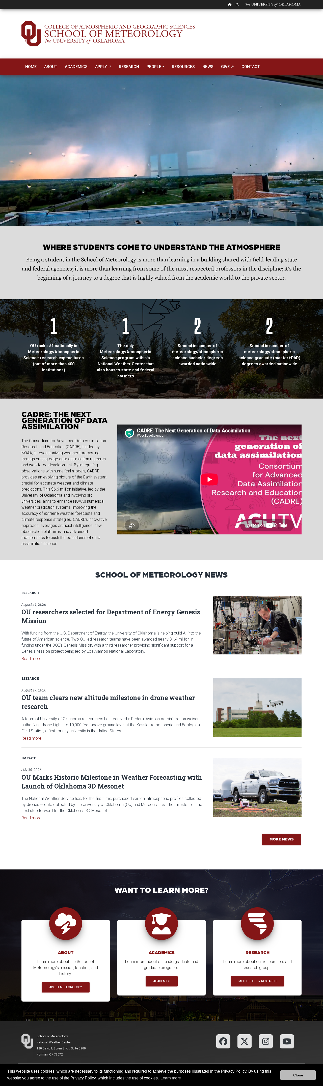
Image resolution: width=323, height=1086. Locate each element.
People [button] (154, 66)
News (207, 66)
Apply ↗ (103, 66)
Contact (250, 66)
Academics (76, 66)
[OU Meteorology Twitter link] (244, 1041)
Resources (183, 66)
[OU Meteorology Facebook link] (223, 1041)
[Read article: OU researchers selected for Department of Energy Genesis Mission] (257, 625)
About (50, 66)
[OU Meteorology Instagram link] (266, 1041)
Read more (31, 658)
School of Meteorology (52, 1036)
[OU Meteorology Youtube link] (287, 1041)
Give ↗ (227, 66)
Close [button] (298, 1075)
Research (129, 66)
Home (31, 66)
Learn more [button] (170, 1078)
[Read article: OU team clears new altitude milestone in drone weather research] (257, 707)
